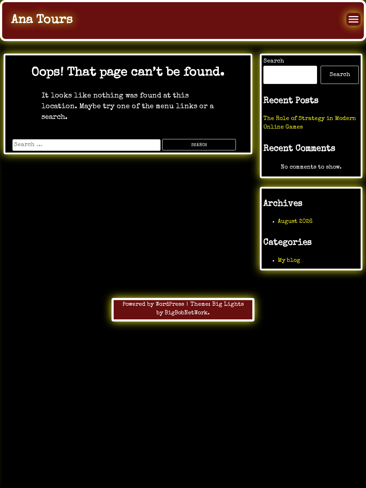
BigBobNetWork (186, 313)
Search (273, 61)
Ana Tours (42, 20)
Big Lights (228, 305)
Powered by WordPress (154, 305)
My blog (289, 261)
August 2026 (295, 222)
